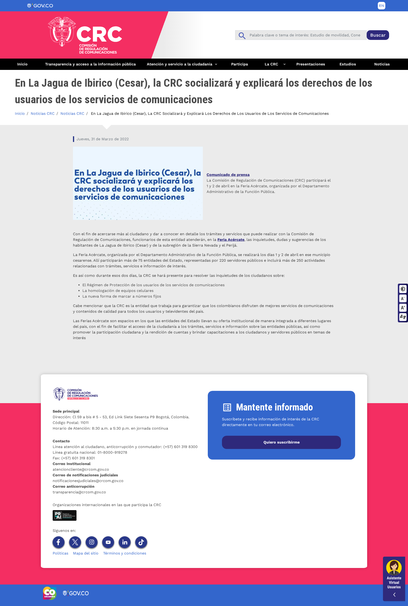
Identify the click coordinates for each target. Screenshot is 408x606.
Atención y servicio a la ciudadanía (177, 66)
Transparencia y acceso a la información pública (90, 64)
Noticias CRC (43, 113)
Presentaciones (310, 64)
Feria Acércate (230, 239)
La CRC (268, 66)
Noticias (382, 64)
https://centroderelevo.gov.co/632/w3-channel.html (403, 317)
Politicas (60, 553)
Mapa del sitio (85, 553)
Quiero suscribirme (282, 442)
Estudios (348, 64)
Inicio (22, 64)
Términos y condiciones (124, 553)
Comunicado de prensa (228, 174)
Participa (239, 64)
